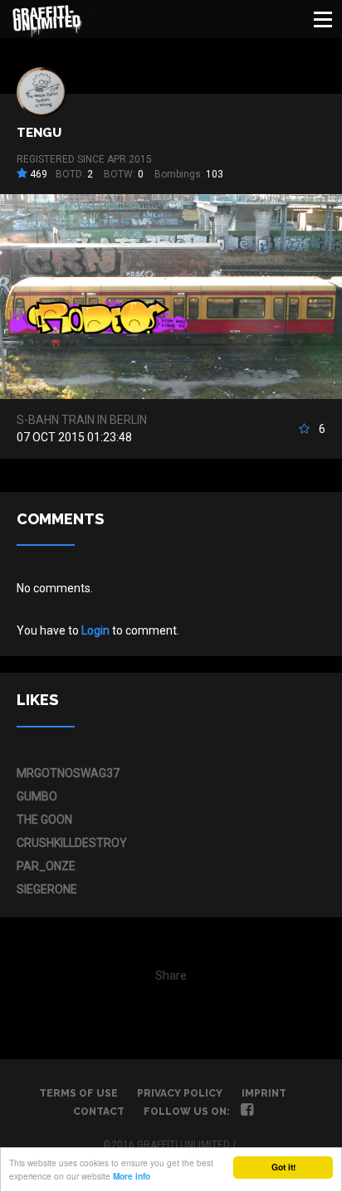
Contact (99, 1111)
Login (95, 630)
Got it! (283, 1167)
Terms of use (78, 1093)
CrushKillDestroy (72, 842)
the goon (44, 819)
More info (131, 1176)
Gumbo (37, 796)
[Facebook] (247, 1111)
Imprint (264, 1093)
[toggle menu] (322, 19)
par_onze (46, 866)
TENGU (39, 132)
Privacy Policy (179, 1093)
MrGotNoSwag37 (68, 773)
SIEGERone (47, 889)
